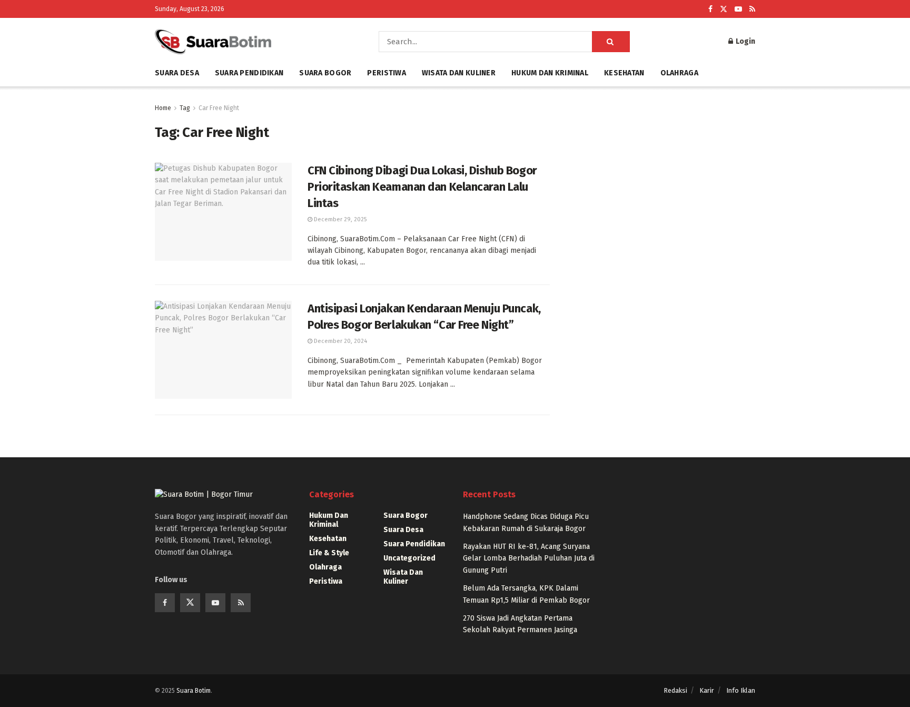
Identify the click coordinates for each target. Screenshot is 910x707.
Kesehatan (624, 72)
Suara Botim (193, 690)
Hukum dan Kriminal (549, 72)
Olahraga (679, 72)
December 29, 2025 (339, 219)
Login (744, 41)
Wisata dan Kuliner (459, 72)
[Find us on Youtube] (738, 9)
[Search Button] (611, 41)
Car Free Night (219, 108)
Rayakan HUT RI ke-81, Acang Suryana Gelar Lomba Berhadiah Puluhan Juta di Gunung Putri (529, 558)
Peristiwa (386, 72)
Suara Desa (177, 72)
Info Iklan (740, 690)
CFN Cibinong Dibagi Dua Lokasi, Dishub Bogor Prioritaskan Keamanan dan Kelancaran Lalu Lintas (422, 186)
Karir (706, 690)
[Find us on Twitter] (723, 9)
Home (163, 108)
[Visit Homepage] (252, 42)
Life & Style (329, 552)
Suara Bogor (325, 72)
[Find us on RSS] (752, 9)
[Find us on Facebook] (710, 9)
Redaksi (675, 690)
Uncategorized (409, 558)
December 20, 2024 (339, 341)
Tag (185, 108)
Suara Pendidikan (249, 72)
